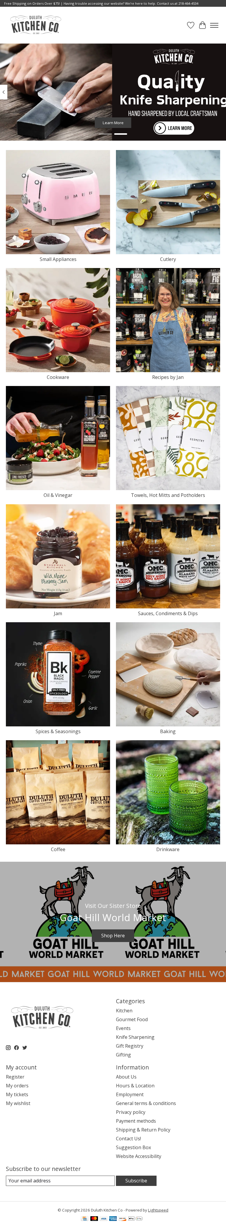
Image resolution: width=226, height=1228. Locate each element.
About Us (126, 1077)
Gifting (123, 1054)
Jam (58, 613)
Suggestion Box (133, 1147)
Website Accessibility (138, 1156)
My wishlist (18, 1103)
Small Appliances (58, 259)
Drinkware (168, 849)
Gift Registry (129, 1046)
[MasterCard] (94, 1219)
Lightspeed (158, 1210)
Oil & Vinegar (58, 495)
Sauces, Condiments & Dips (168, 613)
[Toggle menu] (214, 25)
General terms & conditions (146, 1103)
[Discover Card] (122, 1219)
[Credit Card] (84, 1219)
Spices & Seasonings (58, 731)
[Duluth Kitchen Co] (35, 25)
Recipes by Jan (168, 377)
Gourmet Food (132, 1019)
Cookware (58, 377)
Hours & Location (135, 1085)
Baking (168, 731)
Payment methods (136, 1121)
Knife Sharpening (135, 1037)
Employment (130, 1094)
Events (123, 1028)
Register (15, 1077)
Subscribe (136, 1180)
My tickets (17, 1094)
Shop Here (113, 935)
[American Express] (113, 1219)
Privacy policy (130, 1112)
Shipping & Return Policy (143, 1130)
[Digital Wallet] (135, 1219)
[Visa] (103, 1219)
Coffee (58, 849)
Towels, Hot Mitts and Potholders (168, 495)
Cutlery (168, 259)
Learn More (113, 122)
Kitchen (124, 1010)
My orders (17, 1085)
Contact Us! (128, 1138)
